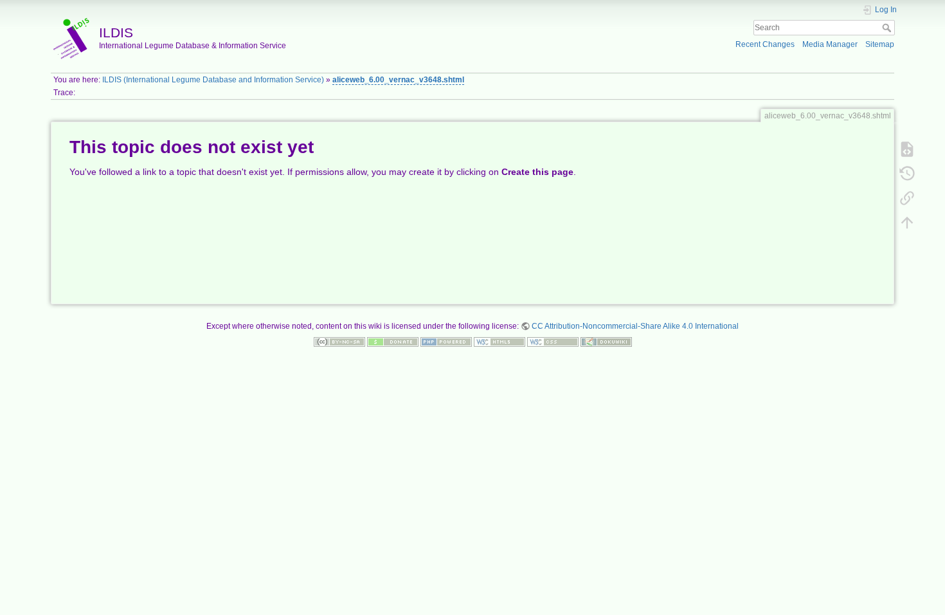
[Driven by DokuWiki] (606, 341)
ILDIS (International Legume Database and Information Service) (213, 79)
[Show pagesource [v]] (907, 148)
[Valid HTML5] (499, 341)
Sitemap (879, 44)
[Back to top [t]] (907, 222)
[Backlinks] (907, 197)
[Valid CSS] (553, 341)
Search (888, 27)
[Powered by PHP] (446, 341)
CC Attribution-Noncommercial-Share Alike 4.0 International (635, 326)
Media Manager (830, 44)
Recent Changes (765, 44)
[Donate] (393, 341)
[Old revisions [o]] (907, 173)
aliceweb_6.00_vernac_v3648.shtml (398, 79)
